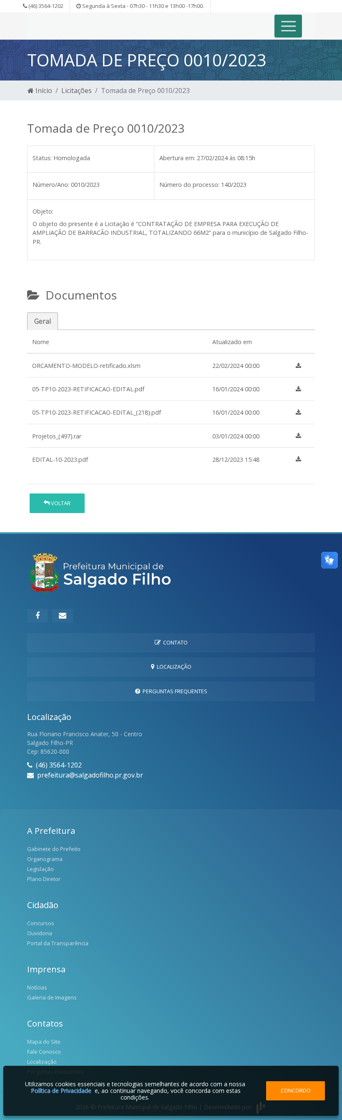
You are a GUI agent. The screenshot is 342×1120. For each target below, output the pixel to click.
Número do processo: (189, 185)
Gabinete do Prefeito (53, 849)
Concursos (40, 923)
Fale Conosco (44, 1051)
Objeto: (43, 211)
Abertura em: (177, 158)
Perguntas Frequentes (173, 691)
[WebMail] (62, 615)
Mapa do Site (43, 1041)
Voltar (60, 503)
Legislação (40, 869)
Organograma (45, 859)
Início (43, 90)
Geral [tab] (42, 321)
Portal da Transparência (57, 943)
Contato (174, 642)
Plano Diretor (43, 879)
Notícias (37, 987)
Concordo (296, 1090)
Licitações (76, 90)
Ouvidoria (39, 933)
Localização (172, 666)
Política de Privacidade (61, 1091)
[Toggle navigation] (288, 26)
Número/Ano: (51, 185)
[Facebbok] (37, 615)
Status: (42, 158)
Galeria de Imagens (52, 997)
